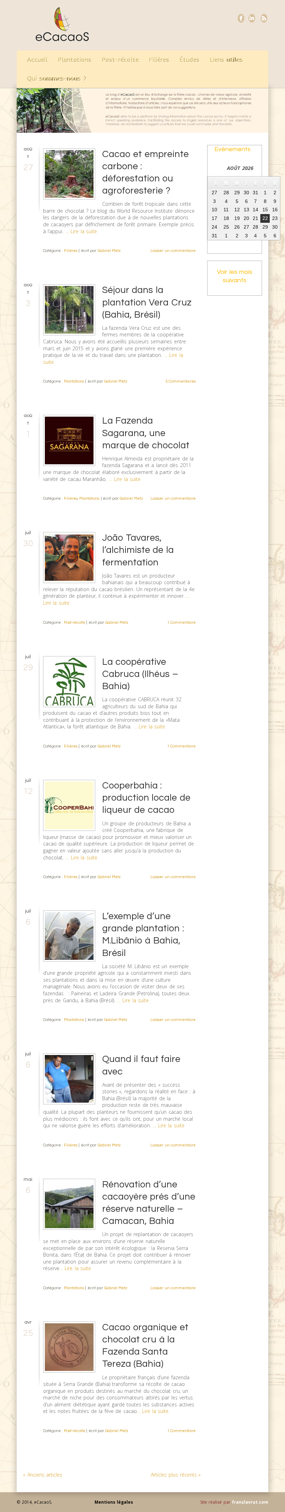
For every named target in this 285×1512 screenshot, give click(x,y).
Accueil (37, 60)
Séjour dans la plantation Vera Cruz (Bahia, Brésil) (147, 302)
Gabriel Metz (109, 251)
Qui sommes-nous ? (57, 78)
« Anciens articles (42, 1474)
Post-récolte (120, 60)
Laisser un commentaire (173, 251)
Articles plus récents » (176, 1474)
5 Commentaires (180, 381)
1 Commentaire (181, 622)
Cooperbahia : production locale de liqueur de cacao (146, 798)
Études (190, 60)
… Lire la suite (81, 231)
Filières (159, 60)
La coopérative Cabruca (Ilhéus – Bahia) (140, 674)
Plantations (74, 60)
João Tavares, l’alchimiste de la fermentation (138, 550)
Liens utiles (226, 60)
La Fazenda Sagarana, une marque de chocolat (145, 433)
